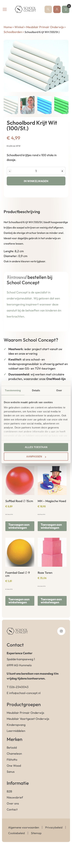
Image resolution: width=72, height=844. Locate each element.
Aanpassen (34, 456)
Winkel (19, 27)
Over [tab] (59, 390)
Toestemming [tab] (13, 390)
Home (8, 27)
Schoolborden (13, 32)
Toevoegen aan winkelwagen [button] (18, 526)
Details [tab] (36, 390)
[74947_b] (36, 66)
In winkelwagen (36, 181)
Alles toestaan (36, 447)
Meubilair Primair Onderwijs (45, 27)
